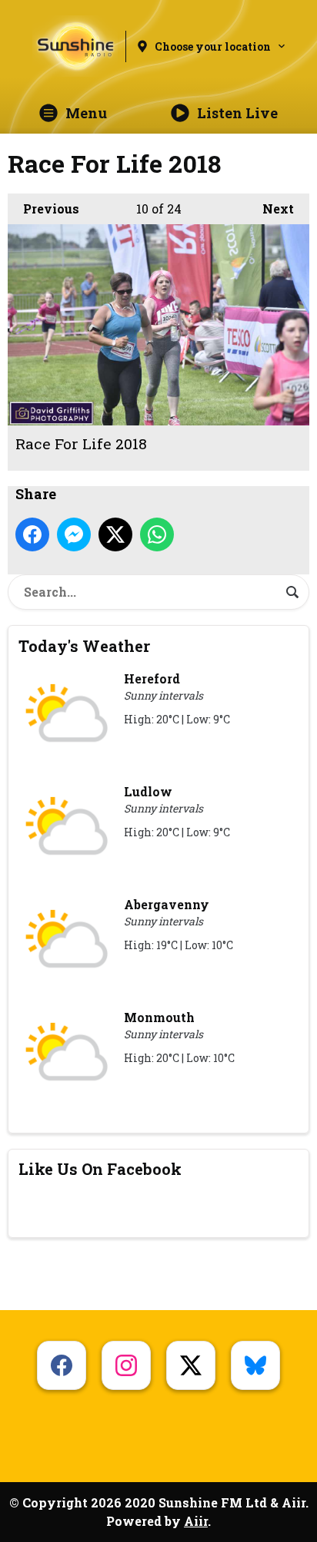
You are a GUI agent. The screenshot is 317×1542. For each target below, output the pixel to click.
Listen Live (237, 113)
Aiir (196, 1521)
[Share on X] (115, 534)
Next (270, 208)
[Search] (292, 592)
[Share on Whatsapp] (157, 534)
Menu (86, 113)
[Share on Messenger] (74, 534)
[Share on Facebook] (32, 534)
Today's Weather (84, 646)
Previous (43, 208)
